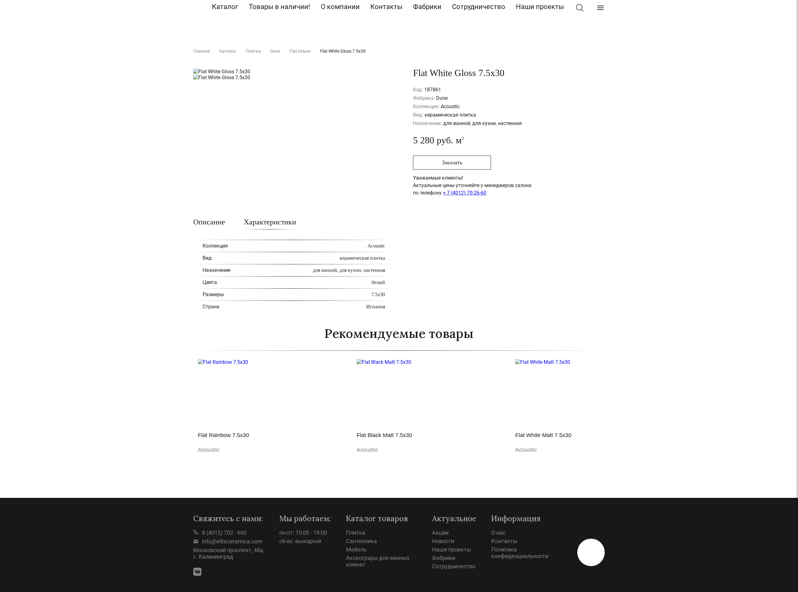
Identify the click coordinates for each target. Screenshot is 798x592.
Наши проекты (540, 7)
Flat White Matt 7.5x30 (543, 435)
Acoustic (208, 449)
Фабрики (427, 7)
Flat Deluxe (300, 51)
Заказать (452, 162)
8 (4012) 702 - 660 (224, 532)
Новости (443, 541)
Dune (275, 51)
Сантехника (361, 541)
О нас (498, 532)
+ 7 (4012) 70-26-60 (464, 193)
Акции (440, 532)
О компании (340, 7)
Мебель (356, 549)
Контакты (386, 7)
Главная (201, 51)
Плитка (253, 51)
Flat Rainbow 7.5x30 (223, 435)
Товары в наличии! (279, 7)
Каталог (225, 7)
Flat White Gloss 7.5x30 (343, 51)
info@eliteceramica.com (231, 541)
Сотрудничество (478, 7)
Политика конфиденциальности (519, 552)
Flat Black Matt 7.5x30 (384, 435)
